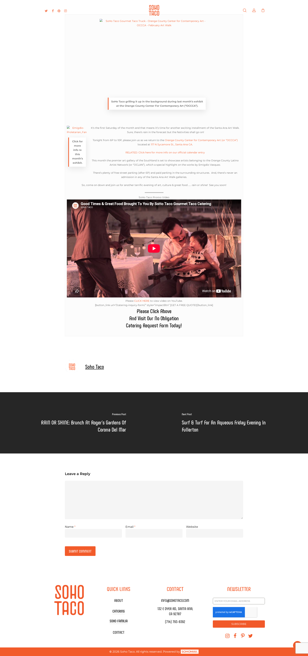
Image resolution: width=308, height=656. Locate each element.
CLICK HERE (141, 300)
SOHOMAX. (190, 651)
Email (130, 526)
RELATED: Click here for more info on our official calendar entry (165, 152)
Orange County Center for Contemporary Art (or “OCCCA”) (201, 140)
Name (70, 526)
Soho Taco (94, 366)
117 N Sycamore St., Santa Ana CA (171, 144)
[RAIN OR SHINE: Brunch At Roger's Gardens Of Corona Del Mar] (77, 422)
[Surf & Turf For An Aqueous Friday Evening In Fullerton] (231, 422)
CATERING (118, 611)
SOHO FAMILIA (119, 620)
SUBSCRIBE (238, 624)
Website (192, 526)
